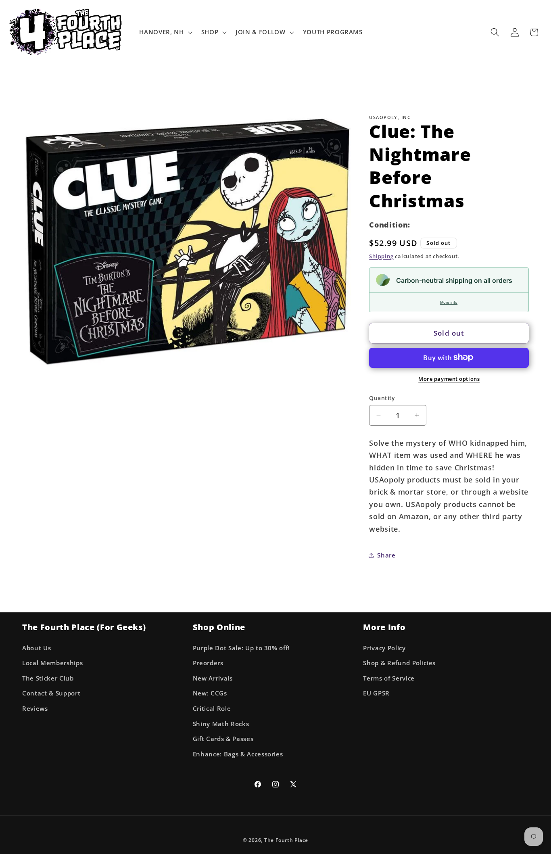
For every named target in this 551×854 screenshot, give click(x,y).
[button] (165, 32)
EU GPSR (376, 693)
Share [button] (386, 555)
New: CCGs (210, 693)
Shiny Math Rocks (221, 724)
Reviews (35, 708)
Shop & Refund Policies (399, 663)
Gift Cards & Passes (223, 739)
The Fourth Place (286, 840)
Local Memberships (52, 663)
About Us (36, 648)
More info (448, 302)
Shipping (381, 255)
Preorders (208, 663)
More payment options (449, 378)
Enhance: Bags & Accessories (238, 754)
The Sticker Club (48, 678)
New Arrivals (213, 678)
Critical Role (212, 708)
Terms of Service (389, 678)
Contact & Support (51, 693)
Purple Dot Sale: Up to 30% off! (241, 648)
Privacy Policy (384, 648)
